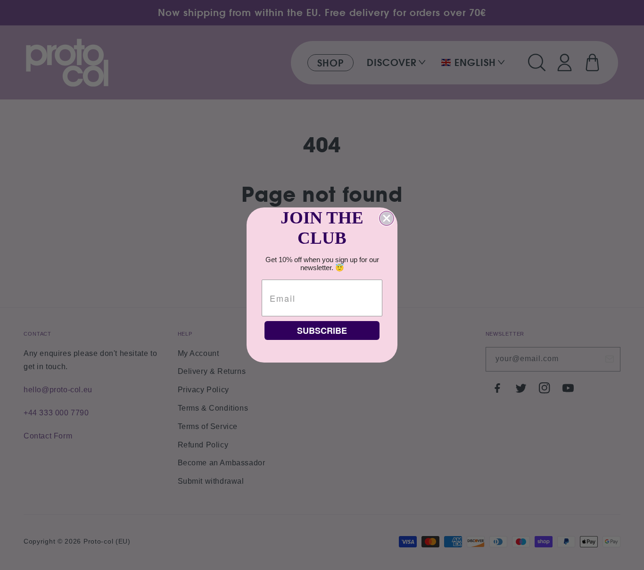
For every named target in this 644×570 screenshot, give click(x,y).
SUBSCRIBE (322, 330)
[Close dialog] (387, 218)
